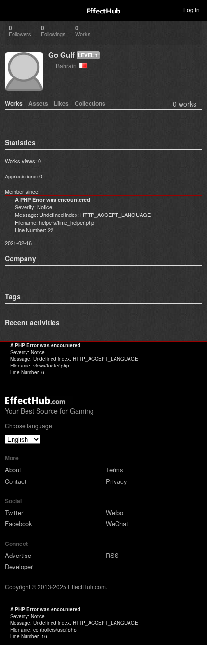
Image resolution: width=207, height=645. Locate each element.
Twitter (14, 512)
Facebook (18, 523)
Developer (19, 566)
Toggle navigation (11, 9)
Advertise (18, 555)
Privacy (116, 481)
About (13, 469)
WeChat (117, 523)
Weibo (114, 512)
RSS (112, 555)
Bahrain (67, 66)
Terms (114, 469)
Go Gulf (61, 55)
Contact (15, 481)
